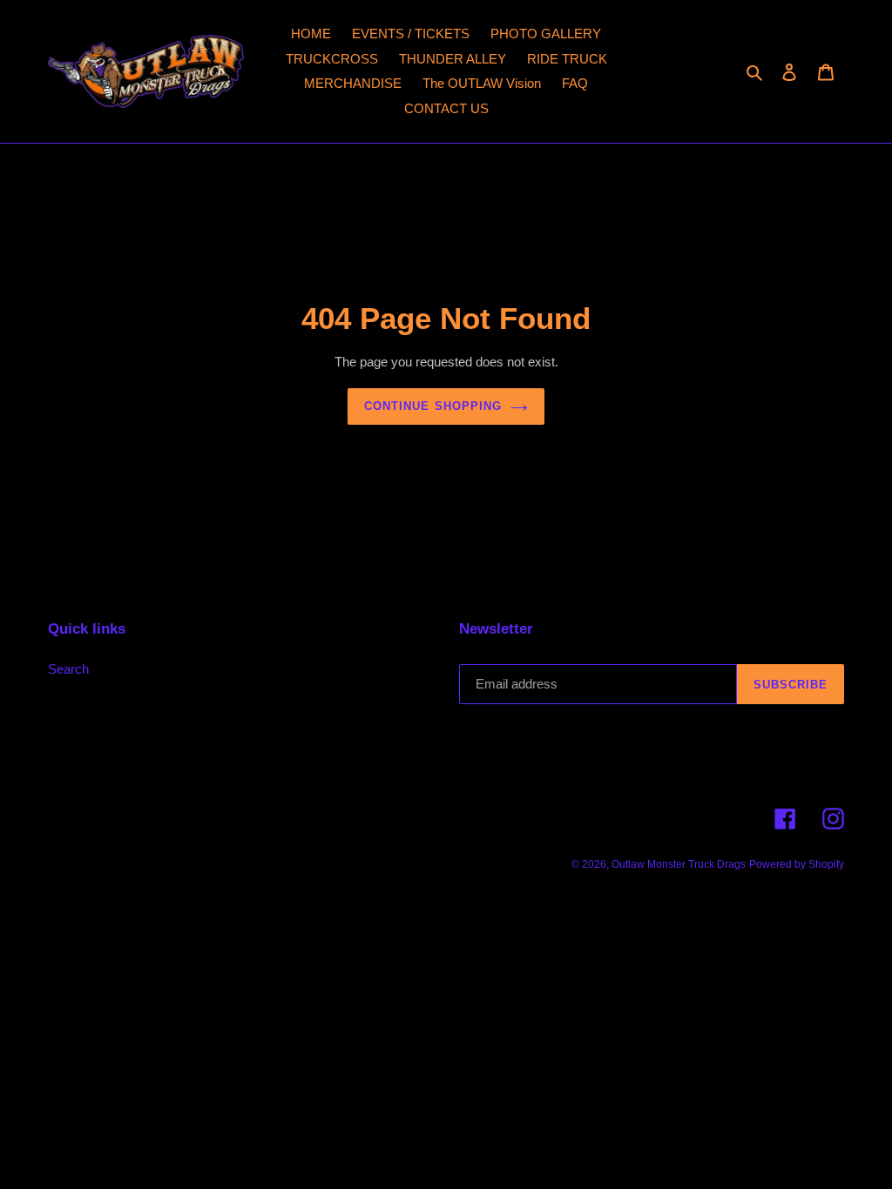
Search (68, 669)
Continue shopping (433, 406)
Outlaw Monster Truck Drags (679, 864)
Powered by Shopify (796, 864)
